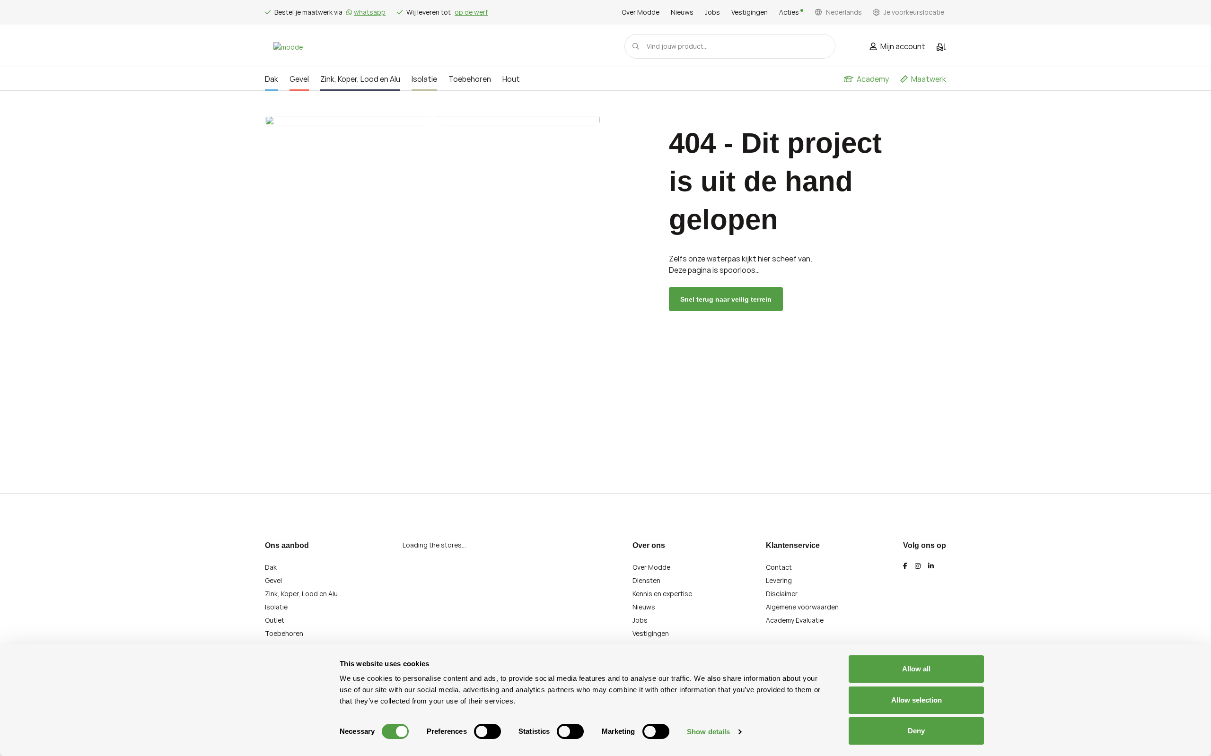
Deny (916, 731)
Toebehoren (284, 633)
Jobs (712, 12)
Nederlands (844, 12)
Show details (708, 732)
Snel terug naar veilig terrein (726, 299)
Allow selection (916, 700)
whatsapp (370, 12)
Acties (789, 12)
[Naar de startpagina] (288, 46)
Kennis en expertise (662, 593)
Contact (779, 567)
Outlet (274, 620)
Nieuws (682, 12)
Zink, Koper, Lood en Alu (301, 593)
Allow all (916, 669)
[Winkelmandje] (941, 47)
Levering (779, 580)
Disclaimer (782, 593)
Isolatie (276, 606)
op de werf (471, 12)
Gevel (273, 580)
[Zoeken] (636, 46)
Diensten (646, 580)
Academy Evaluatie (795, 620)
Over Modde (640, 12)
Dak (271, 567)
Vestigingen (749, 12)
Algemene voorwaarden (802, 606)
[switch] (487, 731)
